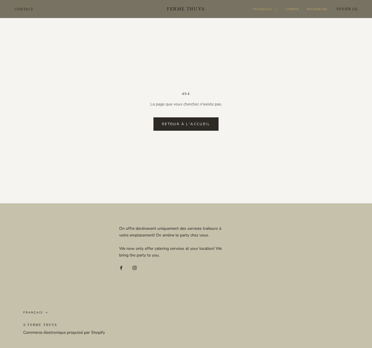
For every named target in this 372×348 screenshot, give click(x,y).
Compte (292, 9)
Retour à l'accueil (186, 124)
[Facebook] (121, 267)
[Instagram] (135, 267)
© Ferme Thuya (40, 325)
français (262, 9)
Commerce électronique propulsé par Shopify (64, 332)
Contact (24, 9)
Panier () (347, 9)
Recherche (317, 9)
